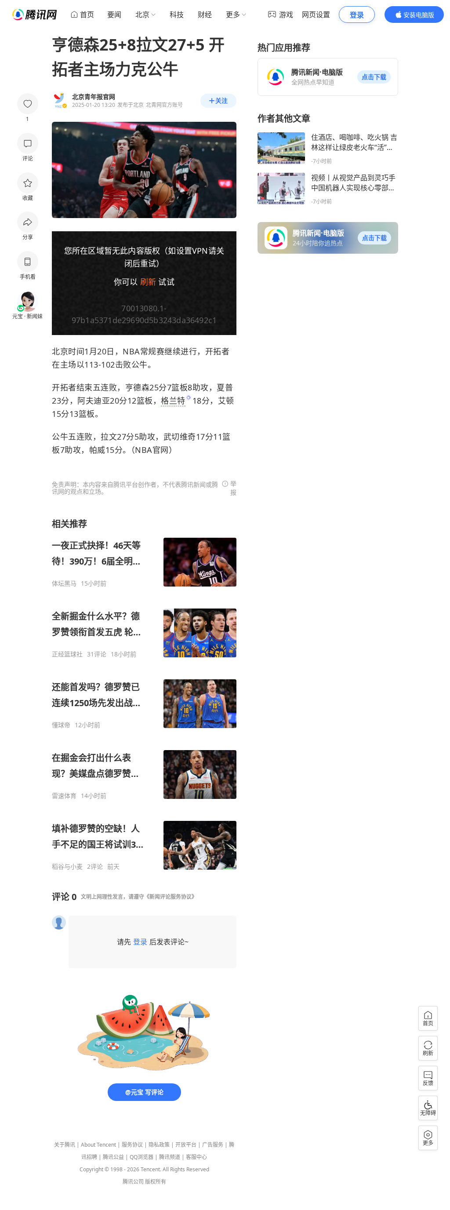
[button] (374, 77)
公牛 (139, 364)
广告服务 (212, 1144)
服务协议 (132, 1144)
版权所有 (155, 1181)
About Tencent (98, 1144)
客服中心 (196, 1157)
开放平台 (185, 1144)
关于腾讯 (64, 1144)
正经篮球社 (67, 654)
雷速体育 (64, 796)
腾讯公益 (113, 1157)
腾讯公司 (133, 1181)
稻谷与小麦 (67, 867)
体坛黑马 (64, 583)
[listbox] (144, 694)
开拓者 (217, 351)
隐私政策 (159, 1144)
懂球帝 (61, 725)
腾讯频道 (169, 1157)
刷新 (148, 282)
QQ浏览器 (141, 1157)
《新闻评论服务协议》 (170, 896)
